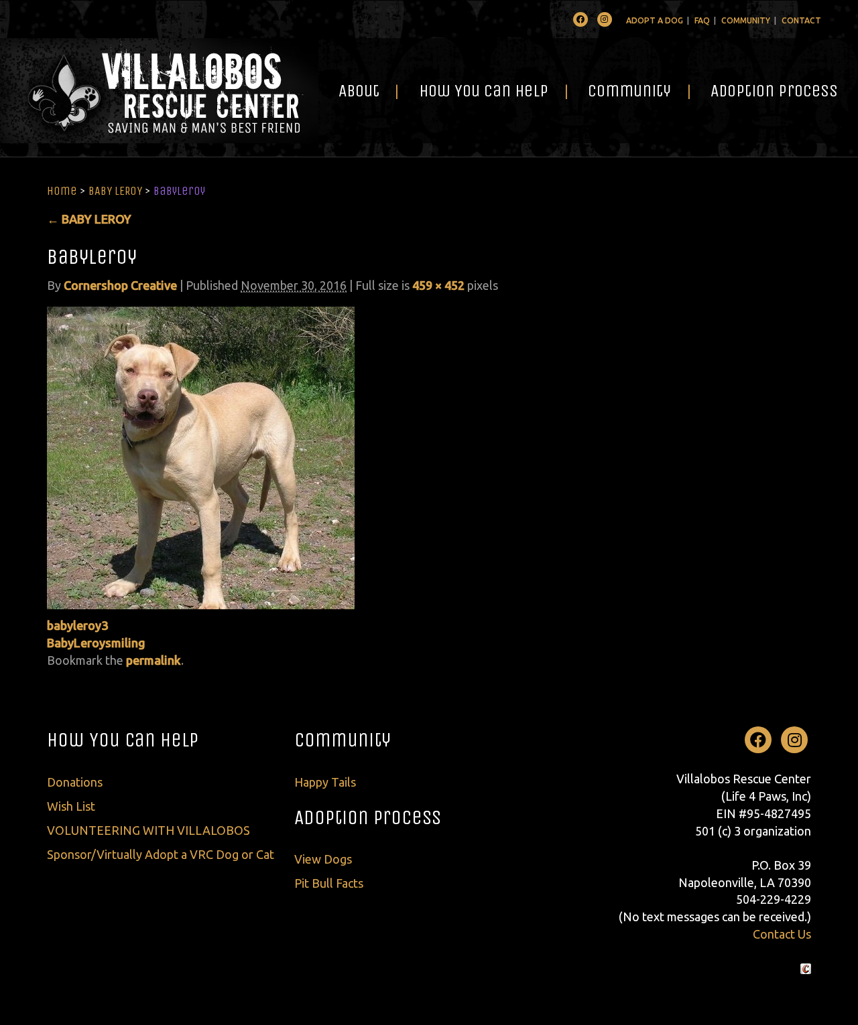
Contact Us (782, 934)
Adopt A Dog (654, 20)
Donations (75, 782)
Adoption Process (774, 90)
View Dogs (323, 859)
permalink (153, 660)
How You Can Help (483, 90)
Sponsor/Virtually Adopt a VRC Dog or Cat (160, 854)
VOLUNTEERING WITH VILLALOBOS (148, 830)
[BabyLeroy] (201, 456)
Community (745, 20)
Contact (801, 20)
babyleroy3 (77, 625)
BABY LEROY (115, 190)
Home (62, 190)
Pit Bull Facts (328, 883)
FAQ (702, 20)
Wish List (71, 806)
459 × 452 (438, 285)
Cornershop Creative (120, 285)
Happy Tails (325, 782)
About (359, 90)
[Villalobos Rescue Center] (159, 90)
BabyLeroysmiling (96, 642)
